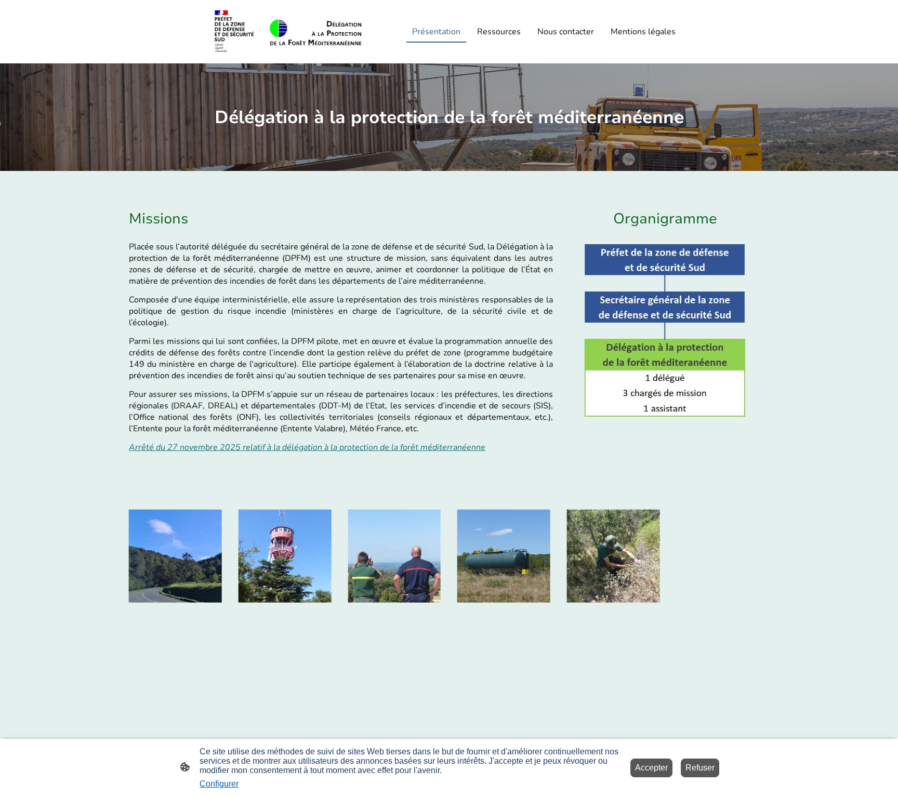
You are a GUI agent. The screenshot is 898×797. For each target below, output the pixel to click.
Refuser (700, 767)
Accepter (651, 767)
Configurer (219, 783)
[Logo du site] (288, 32)
